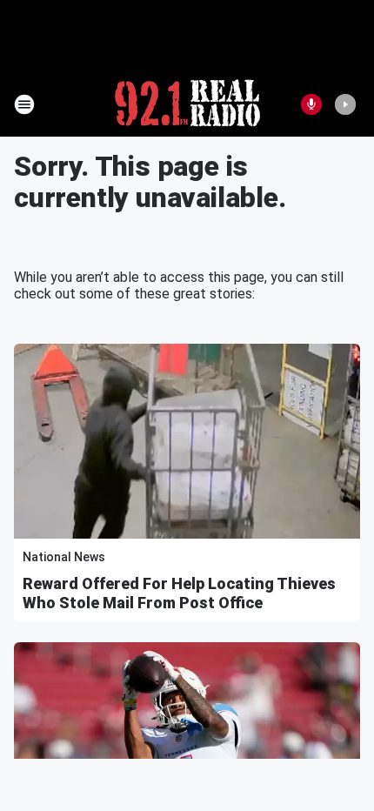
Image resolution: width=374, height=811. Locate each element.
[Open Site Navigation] (24, 104)
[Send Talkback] (311, 104)
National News (64, 557)
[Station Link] (187, 104)
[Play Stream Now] (345, 104)
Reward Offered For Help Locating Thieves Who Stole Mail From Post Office (179, 593)
